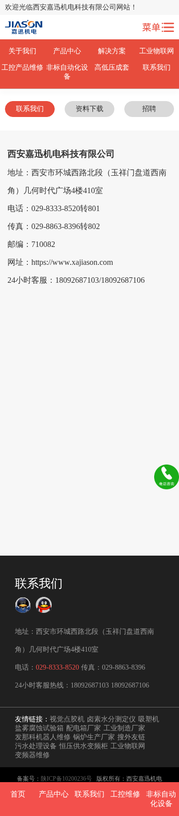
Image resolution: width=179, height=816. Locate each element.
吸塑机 (148, 719)
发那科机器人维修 (43, 737)
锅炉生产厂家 (94, 737)
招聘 (149, 109)
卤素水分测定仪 (111, 719)
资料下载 (89, 109)
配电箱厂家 (83, 728)
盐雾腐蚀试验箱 (39, 728)
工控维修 (125, 794)
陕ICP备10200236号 (66, 778)
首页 (17, 794)
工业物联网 (156, 51)
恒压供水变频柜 (83, 746)
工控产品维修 (22, 67)
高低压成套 (111, 67)
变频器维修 (32, 755)
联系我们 (157, 67)
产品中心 (67, 51)
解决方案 (112, 51)
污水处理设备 (36, 746)
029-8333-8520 (57, 667)
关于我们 (22, 51)
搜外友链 (131, 737)
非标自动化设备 (67, 72)
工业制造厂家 (124, 728)
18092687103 (90, 685)
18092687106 (130, 685)
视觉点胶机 (67, 719)
